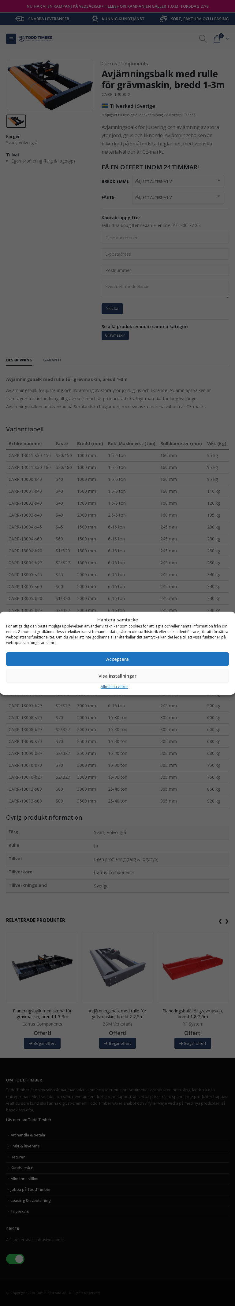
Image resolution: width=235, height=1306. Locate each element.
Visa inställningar (117, 676)
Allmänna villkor (114, 686)
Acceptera (117, 659)
